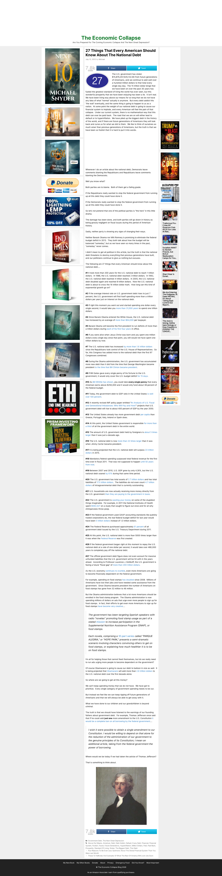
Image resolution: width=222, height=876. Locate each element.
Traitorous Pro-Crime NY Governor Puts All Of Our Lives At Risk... (169, 227)
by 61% (109, 473)
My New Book (68, 863)
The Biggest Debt (122, 848)
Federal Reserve (108, 538)
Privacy (110, 863)
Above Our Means (95, 843)
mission (100, 621)
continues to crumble (115, 571)
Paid (145, 846)
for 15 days (142, 376)
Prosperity (90, 848)
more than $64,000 (125, 320)
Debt (113, 843)
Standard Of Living (101, 848)
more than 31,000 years (127, 308)
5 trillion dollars (103, 521)
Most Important (152, 863)
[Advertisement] (111, 18)
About (102, 863)
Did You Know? (138, 863)
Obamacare (112, 671)
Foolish (95, 846)
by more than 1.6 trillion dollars (138, 346)
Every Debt (136, 843)
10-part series (126, 636)
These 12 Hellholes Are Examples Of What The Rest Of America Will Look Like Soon (120, 856)
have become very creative (110, 606)
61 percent (139, 526)
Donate (95, 863)
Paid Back (151, 846)
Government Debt (95, 841)
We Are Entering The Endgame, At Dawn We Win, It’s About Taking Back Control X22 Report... (170, 298)
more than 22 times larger (130, 441)
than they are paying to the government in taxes (127, 494)
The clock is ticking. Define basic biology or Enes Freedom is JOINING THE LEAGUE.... (170, 326)
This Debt (133, 848)
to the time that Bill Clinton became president (116, 367)
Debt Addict (120, 843)
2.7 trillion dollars (136, 479)
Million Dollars (137, 846)
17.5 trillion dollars (105, 482)
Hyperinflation (125, 846)
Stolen (112, 848)
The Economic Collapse (111, 38)
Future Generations (112, 846)
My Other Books (83, 863)
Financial (145, 843)
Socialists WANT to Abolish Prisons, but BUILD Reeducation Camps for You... (170, 253)
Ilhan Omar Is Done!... (168, 275)
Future (101, 846)
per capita (145, 414)
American (106, 843)
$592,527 (95, 506)
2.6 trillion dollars (144, 671)
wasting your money (121, 500)
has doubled (128, 580)
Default (128, 843)
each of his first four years (119, 329)
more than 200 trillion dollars (126, 565)
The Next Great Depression (113, 841)
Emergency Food (123, 863)
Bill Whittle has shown (103, 382)
